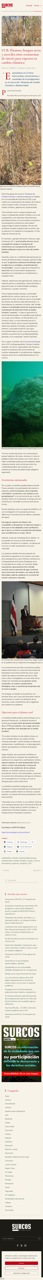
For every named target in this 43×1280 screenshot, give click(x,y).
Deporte (8, 1138)
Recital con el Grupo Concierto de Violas (20, 974)
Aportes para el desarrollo (15, 1111)
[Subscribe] (39, 1238)
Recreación (9, 1183)
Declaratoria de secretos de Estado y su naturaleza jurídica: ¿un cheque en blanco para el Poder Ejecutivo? (20, 920)
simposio (23, 863)
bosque (33, 858)
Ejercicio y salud (11, 1149)
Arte (6, 1115)
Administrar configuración (21, 1273)
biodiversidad (24, 858)
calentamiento (7, 860)
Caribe (7, 1122)
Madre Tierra (31, 68)
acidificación (6, 858)
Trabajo (8, 1202)
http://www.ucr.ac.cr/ (24, 823)
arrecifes (15, 858)
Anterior (6, 870)
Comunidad (9, 1126)
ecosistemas (6, 863)
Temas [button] (36, 5)
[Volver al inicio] (7, 5)
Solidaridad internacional (14, 1199)
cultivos (37, 860)
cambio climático (19, 860)
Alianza (8, 1100)
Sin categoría (10, 1195)
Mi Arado (8, 1172)
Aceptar (21, 1263)
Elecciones (9, 1153)
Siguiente (36, 870)
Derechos (8, 1141)
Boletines (8, 1119)
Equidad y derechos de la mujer (17, 1157)
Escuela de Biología (32, 341)
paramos (15, 863)
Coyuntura (9, 1130)
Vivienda (8, 1206)
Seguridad (9, 1191)
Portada (29, 5)
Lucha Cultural (10, 1164)
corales (30, 860)
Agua (7, 1096)
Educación (9, 1145)
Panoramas (9, 1176)
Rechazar (21, 1268)
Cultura (8, 1134)
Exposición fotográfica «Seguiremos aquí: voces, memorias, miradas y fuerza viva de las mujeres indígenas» (21, 948)
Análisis (8, 1107)
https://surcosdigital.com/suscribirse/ (16, 832)
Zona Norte (9, 1210)
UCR (30, 863)
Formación (9, 1161)
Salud (7, 1187)
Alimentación (10, 1103)
